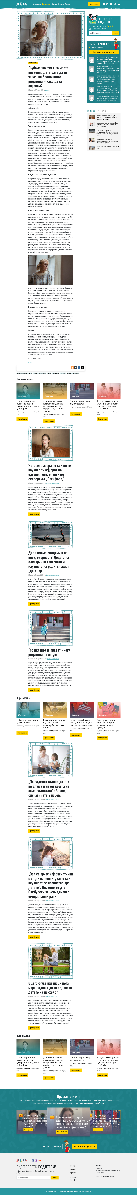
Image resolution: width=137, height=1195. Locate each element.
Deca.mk (70, 1191)
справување (76, 373)
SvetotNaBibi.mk (86, 1191)
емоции (35, 373)
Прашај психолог (94, 4)
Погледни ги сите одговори (51, 1146)
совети (69, 373)
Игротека (61, 4)
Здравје (54, 4)
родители (63, 373)
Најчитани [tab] (103, 110)
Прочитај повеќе (22, 419)
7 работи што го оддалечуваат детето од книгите (27, 721)
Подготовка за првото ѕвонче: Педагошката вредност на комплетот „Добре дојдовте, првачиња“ (54, 723)
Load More (68, 1085)
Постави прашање (104, 52)
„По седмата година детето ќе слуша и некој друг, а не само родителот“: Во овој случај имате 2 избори (108, 405)
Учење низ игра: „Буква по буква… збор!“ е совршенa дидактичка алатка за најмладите (106, 723)
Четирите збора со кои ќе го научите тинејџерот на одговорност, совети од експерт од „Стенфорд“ (28, 405)
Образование (37, 4)
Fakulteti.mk (77, 1191)
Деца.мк (47, 90)
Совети (67, 4)
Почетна (72, 1166)
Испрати (115, 33)
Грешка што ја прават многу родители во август (80, 402)
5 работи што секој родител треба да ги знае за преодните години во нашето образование (81, 722)
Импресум (72, 1169)
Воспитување (46, 4)
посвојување (56, 373)
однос (49, 373)
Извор (30, 362)
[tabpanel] (104, 132)
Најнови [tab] (92, 110)
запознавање (42, 373)
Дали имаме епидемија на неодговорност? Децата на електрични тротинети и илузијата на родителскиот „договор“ (53, 406)
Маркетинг (73, 1172)
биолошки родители (22, 373)
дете (30, 373)
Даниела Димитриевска (24, 412)
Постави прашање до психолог (84, 1146)
